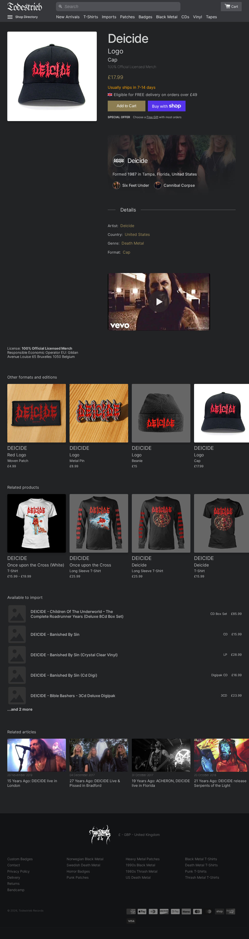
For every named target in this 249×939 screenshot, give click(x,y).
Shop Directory (26, 17)
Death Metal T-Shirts (201, 865)
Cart (234, 6)
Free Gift (152, 117)
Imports (109, 16)
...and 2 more (20, 709)
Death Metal (133, 243)
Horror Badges (78, 871)
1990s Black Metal (140, 865)
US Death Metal (138, 877)
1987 (132, 174)
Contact (13, 865)
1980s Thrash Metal (141, 871)
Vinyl (197, 16)
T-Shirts (90, 16)
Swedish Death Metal (83, 865)
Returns (13, 883)
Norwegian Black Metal (85, 859)
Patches (127, 16)
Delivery (13, 877)
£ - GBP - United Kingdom (139, 835)
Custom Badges (20, 859)
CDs (185, 16)
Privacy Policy (18, 871)
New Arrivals (68, 16)
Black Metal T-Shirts (201, 859)
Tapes (211, 16)
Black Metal (167, 16)
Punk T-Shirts (195, 871)
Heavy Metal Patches (143, 859)
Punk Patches (78, 877)
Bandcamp (16, 890)
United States (184, 174)
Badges (145, 16)
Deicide (127, 225)
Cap (126, 252)
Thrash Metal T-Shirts (202, 877)
